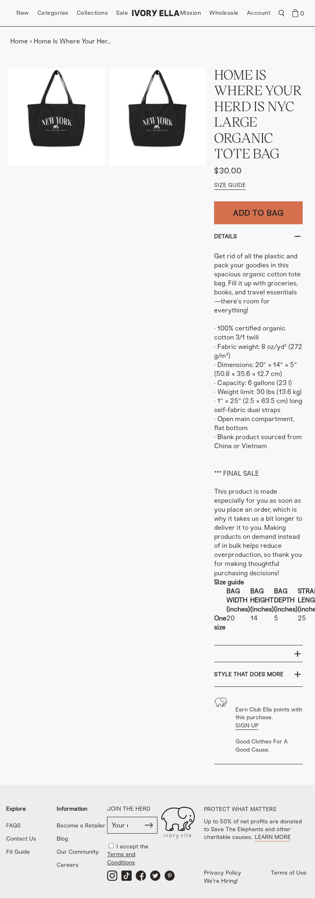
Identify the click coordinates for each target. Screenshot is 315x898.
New (22, 12)
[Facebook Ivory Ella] (141, 876)
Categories (52, 12)
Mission (190, 12)
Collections (92, 12)
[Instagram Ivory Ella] (112, 876)
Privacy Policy (222, 872)
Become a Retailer (81, 825)
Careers (67, 865)
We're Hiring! (221, 880)
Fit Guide (18, 851)
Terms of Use (288, 872)
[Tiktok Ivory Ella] (126, 876)
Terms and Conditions (121, 858)
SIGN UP (246, 725)
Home (19, 41)
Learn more (273, 837)
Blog (62, 838)
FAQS (13, 825)
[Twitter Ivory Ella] (155, 876)
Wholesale (224, 12)
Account (259, 12)
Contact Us (21, 838)
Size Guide (230, 185)
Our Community (78, 851)
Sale (122, 12)
